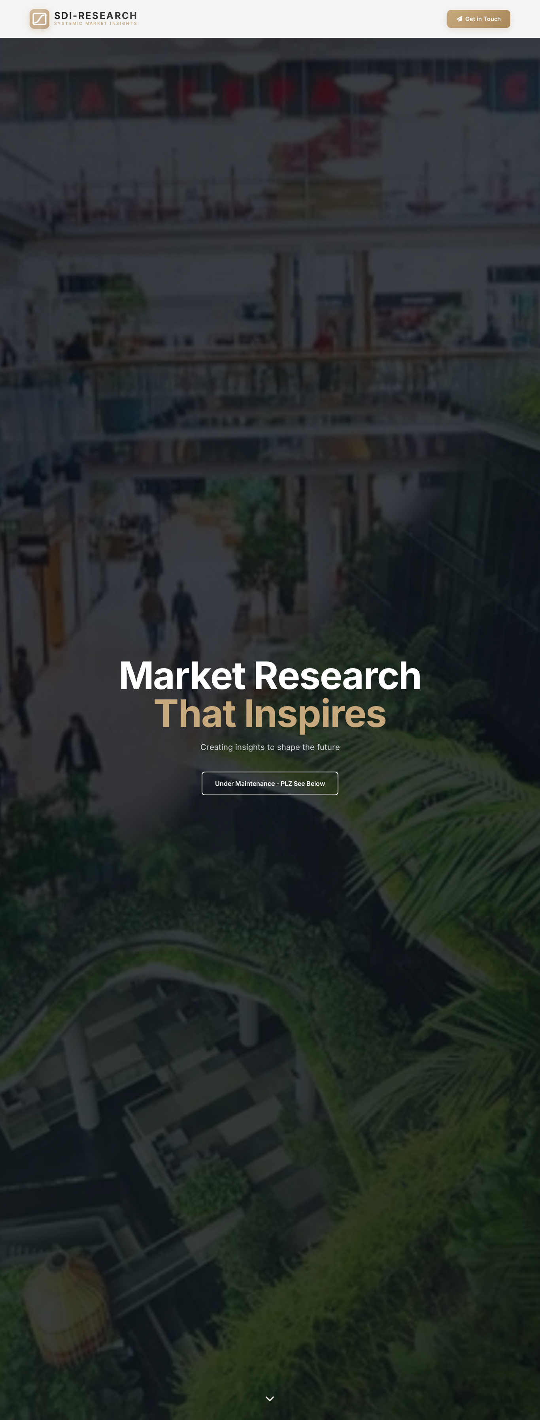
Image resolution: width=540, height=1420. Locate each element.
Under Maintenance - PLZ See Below (270, 783)
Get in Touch (483, 18)
